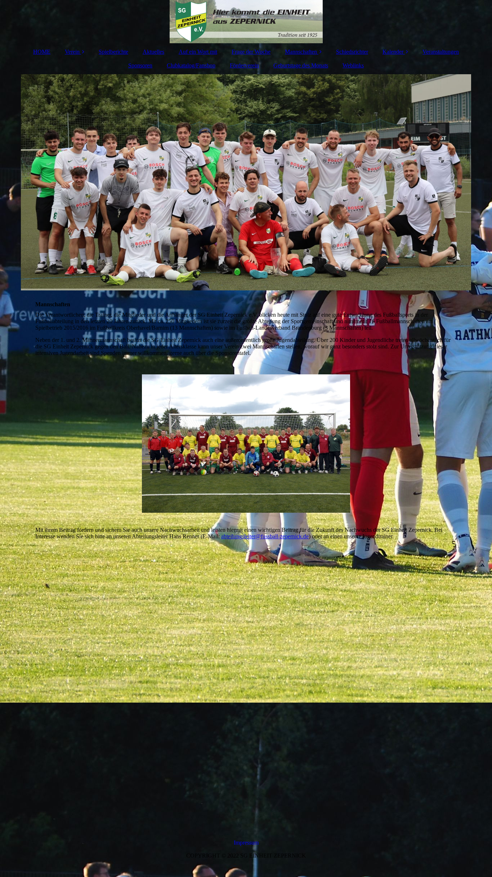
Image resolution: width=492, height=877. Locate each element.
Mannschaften (301, 52)
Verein (72, 52)
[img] (246, 21)
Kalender (393, 52)
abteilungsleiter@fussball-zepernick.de (265, 536)
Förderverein (244, 65)
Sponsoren (140, 65)
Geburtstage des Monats (300, 65)
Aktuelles (153, 52)
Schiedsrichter (352, 52)
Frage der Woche (251, 52)
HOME (41, 52)
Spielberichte (113, 52)
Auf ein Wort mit (198, 52)
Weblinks (353, 65)
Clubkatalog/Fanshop (191, 65)
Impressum (246, 843)
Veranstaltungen (440, 52)
